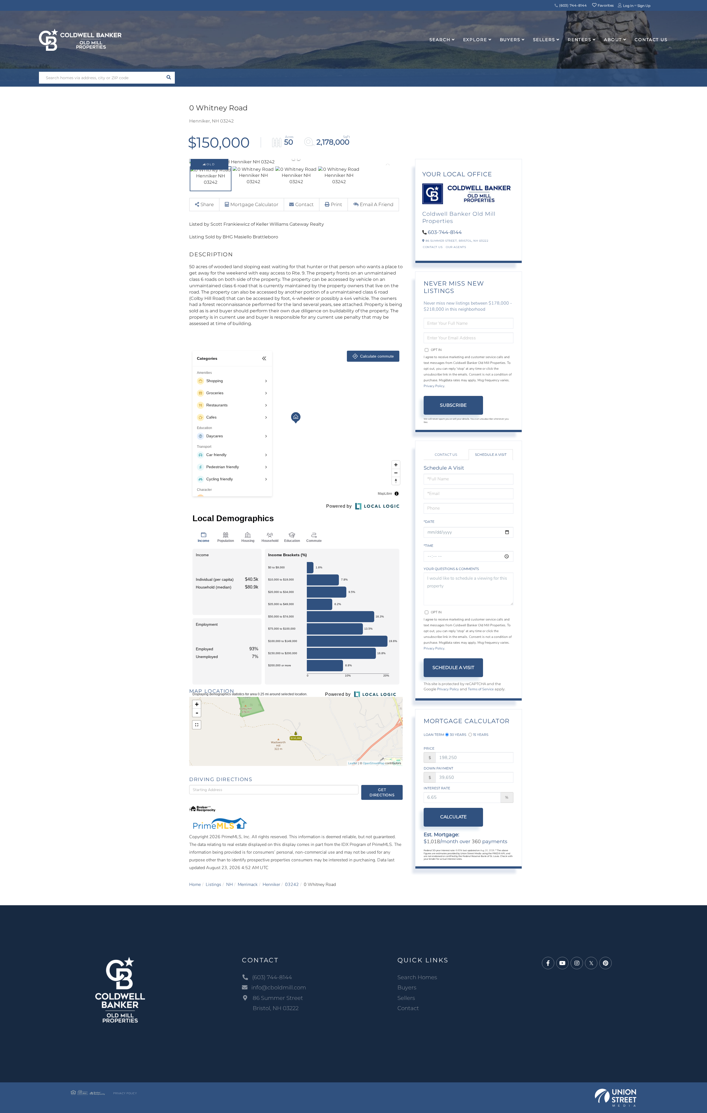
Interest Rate (437, 788)
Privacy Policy (434, 386)
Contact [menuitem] (408, 1008)
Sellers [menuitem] (544, 39)
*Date (429, 522)
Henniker (271, 885)
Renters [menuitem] (579, 39)
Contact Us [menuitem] (651, 39)
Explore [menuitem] (475, 39)
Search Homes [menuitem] (417, 977)
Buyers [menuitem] (510, 39)
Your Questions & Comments (451, 569)
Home (195, 885)
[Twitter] (591, 963)
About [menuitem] (613, 39)
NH (229, 885)
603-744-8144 (445, 232)
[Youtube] (562, 963)
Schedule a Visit (490, 454)
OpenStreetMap (373, 763)
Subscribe (453, 405)
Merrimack (248, 885)
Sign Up (643, 6)
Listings (213, 885)
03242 (292, 885)
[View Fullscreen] (196, 725)
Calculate (453, 816)
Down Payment (438, 768)
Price (429, 748)
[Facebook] (548, 963)
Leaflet (352, 763)
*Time (428, 546)
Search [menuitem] (439, 39)
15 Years (480, 735)
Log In (628, 6)
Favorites (605, 5)
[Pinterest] (605, 963)
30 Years (458, 735)
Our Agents (456, 247)
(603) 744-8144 (572, 5)
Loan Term (434, 735)
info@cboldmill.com (278, 987)
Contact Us (432, 247)
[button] (169, 78)
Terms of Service (481, 689)
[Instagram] (577, 963)
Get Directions (382, 792)
